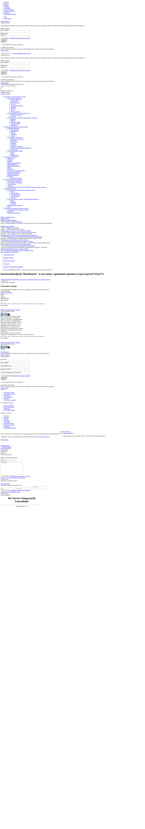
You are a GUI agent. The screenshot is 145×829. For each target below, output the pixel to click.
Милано (13, 107)
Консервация (15, 130)
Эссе (12, 110)
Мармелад (14, 142)
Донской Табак (15, 111)
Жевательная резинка (17, 139)
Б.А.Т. (13, 104)
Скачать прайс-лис (9, 11)
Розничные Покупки (10, 14)
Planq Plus (14, 125)
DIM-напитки (15, 155)
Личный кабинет (9, 405)
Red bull (13, 202)
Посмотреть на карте (44, 436)
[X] (9, 315)
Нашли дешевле (15, 310)
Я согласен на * (16, 476)
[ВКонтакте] (2, 315)
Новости (6, 3)
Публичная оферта (9, 410)
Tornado (13, 203)
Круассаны (14, 149)
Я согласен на (16, 38)
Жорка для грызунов (13, 227)
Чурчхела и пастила (17, 146)
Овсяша (13, 197)
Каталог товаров (5, 93)
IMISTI (13, 120)
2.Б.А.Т (13, 116)
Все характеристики (6, 292)
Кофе (13, 154)
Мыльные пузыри (16, 178)
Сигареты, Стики (9, 392)
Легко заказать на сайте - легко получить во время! (21, 232)
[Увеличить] (26, 279)
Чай (12, 152)
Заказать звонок (5, 21)
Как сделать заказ (9, 9)
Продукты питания (9, 394)
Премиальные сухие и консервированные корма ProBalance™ (24, 236)
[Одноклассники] (4, 315)
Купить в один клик (19, 477)
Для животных (8, 397)
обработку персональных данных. (20, 38)
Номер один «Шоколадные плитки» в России (20, 241)
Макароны (14, 131)
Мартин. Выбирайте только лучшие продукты (20, 250)
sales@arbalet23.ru (68, 433)
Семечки (14, 134)
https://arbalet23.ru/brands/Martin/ (10, 252)
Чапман (13, 108)
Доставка (6, 6)
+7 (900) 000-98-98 (16, 53)
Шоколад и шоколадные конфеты (21, 148)
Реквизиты (7, 408)
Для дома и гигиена (9, 400)
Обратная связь (5, 445)
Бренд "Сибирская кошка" (14, 221)
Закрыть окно (4, 50)
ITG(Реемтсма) (15, 102)
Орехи (13, 133)
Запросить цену (15, 492)
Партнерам (7, 8)
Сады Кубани (15, 196)
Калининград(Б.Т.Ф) (17, 105)
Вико (12, 191)
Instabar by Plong (16, 122)
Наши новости (5, 218)
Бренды (6, 5)
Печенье (14, 145)
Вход (5, 17)
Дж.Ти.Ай (14, 101)
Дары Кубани (15, 193)
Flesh (12, 200)
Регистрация (7, 18)
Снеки (13, 136)
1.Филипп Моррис (17, 114)
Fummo (13, 119)
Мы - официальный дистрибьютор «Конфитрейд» (21, 246)
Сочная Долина (16, 194)
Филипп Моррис (16, 99)
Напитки (6, 398)
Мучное (13, 143)
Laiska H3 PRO (15, 123)
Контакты (7, 12)
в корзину (5, 305)
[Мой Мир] (6, 315)
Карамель (14, 140)
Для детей (7, 395)
